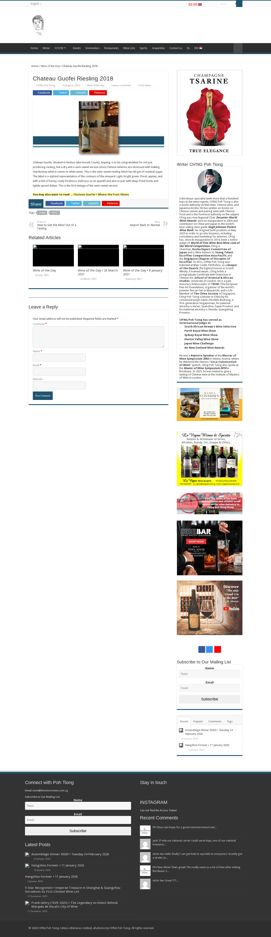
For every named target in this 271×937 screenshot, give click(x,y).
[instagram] (209, 4)
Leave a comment (121, 85)
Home (34, 48)
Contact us (175, 48)
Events (77, 48)
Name (37, 351)
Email (37, 365)
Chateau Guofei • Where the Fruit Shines (101, 194)
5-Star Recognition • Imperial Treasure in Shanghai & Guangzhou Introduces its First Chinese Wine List (72, 889)
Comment (40, 324)
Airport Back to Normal (145, 224)
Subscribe (209, 699)
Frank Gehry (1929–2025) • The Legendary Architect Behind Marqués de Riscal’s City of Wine (74, 904)
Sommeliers (92, 48)
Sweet (54, 212)
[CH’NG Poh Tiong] (38, 24)
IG (188, 48)
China (42, 212)
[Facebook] (205, 4)
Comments (214, 721)
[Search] (239, 4)
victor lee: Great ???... (165, 880)
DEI (196, 48)
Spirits (143, 48)
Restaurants (111, 48)
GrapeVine (158, 48)
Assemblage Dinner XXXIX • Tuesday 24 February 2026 (70, 854)
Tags (230, 721)
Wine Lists (129, 48)
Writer (46, 48)
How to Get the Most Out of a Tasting (56, 225)
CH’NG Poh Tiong (45, 85)
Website (38, 379)
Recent (184, 721)
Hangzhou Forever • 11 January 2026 (207, 745)
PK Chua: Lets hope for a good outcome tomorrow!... (185, 827)
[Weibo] (214, 4)
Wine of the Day (50, 66)
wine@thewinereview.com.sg (50, 790)
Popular (198, 721)
